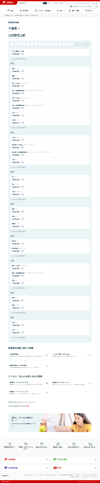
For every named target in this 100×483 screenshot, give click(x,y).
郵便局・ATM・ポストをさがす (26, 448)
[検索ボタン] (96, 6)
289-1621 (16, 300)
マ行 (62, 44)
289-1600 (16, 54)
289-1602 (16, 268)
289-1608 (16, 86)
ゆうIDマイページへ (78, 6)
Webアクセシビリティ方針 (51, 474)
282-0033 (16, 276)
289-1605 (16, 115)
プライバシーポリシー (40, 474)
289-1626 (16, 251)
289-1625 (16, 244)
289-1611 (16, 123)
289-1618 (16, 333)
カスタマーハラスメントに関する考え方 (89, 474)
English (94, 3)
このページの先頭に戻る (18, 58)
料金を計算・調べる (89, 447)
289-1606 (16, 325)
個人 (45, 3)
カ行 (22, 44)
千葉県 (26, 15)
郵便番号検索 (19, 15)
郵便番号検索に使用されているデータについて (21, 402)
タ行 (38, 44)
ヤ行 (70, 44)
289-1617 (16, 226)
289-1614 (16, 308)
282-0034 (16, 108)
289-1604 (16, 79)
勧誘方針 (77, 474)
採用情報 (61, 3)
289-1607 (16, 71)
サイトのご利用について (29, 474)
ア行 (14, 44)
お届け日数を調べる (73, 447)
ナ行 (46, 44)
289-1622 (16, 283)
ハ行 (54, 44)
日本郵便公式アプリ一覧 (74, 476)
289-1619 (16, 187)
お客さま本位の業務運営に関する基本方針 (66, 474)
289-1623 (16, 212)
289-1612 (16, 140)
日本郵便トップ (9, 15)
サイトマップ (93, 476)
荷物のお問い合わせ (41, 447)
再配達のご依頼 (57, 447)
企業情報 (56, 3)
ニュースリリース (69, 3)
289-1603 (16, 101)
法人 (49, 3)
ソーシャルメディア (85, 476)
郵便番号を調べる (9, 447)
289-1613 (16, 194)
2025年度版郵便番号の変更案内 (17, 406)
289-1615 (16, 180)
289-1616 (16, 219)
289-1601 (16, 147)
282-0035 (16, 93)
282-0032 (16, 155)
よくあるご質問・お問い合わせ (82, 3)
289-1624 (16, 162)
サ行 (30, 44)
